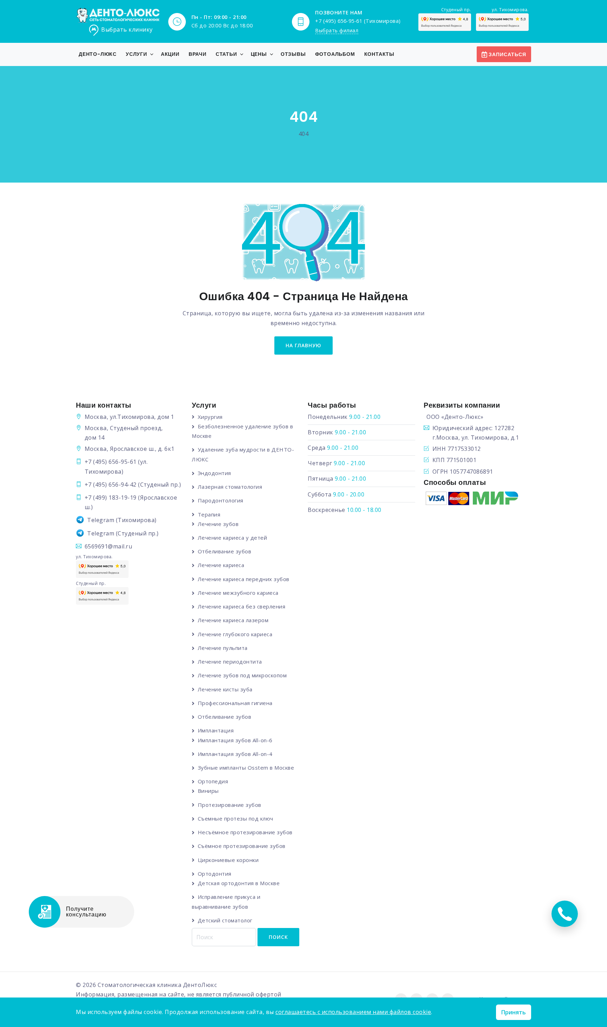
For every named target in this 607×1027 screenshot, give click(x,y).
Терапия (209, 514)
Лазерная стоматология (230, 486)
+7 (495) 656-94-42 (111, 484)
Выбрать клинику (127, 29)
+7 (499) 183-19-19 (111, 497)
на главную (303, 345)
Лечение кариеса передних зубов (243, 578)
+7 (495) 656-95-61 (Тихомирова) (358, 21)
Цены (259, 54)
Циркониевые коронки (228, 859)
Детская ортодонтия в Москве (239, 883)
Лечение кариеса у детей (232, 537)
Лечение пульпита (223, 647)
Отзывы (293, 54)
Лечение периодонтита (230, 661)
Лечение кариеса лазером (233, 620)
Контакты (379, 54)
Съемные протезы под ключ (235, 818)
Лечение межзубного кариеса (238, 592)
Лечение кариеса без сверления (241, 606)
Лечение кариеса (221, 564)
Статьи (226, 54)
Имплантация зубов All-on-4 (235, 753)
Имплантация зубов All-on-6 (235, 740)
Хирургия (210, 416)
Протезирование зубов (229, 804)
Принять (513, 1012)
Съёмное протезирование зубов (242, 845)
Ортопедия (213, 781)
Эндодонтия (214, 472)
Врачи (198, 54)
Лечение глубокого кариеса (235, 634)
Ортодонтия (214, 873)
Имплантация (216, 730)
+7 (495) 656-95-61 (111, 462)
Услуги (136, 54)
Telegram (100, 520)
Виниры (208, 790)
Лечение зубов (218, 523)
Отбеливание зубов (224, 551)
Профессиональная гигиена (235, 702)
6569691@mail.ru (108, 546)
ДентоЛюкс (200, 985)
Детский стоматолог (225, 920)
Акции (170, 54)
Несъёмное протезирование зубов (245, 832)
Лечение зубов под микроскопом (242, 675)
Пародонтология (220, 500)
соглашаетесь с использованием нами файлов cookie (353, 1012)
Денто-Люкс (98, 54)
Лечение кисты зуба (225, 689)
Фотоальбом (335, 54)
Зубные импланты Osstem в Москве (246, 767)
